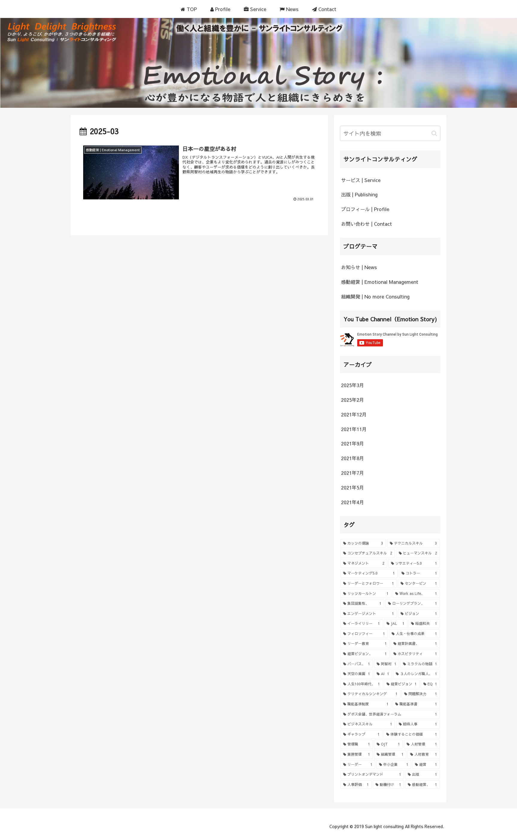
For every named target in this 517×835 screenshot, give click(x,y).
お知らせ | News (359, 267)
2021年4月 (352, 502)
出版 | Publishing (359, 194)
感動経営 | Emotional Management (379, 281)
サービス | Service (361, 180)
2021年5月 (352, 487)
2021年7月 (352, 472)
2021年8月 (352, 458)
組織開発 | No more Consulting (375, 296)
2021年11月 (354, 429)
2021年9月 (352, 443)
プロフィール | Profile (365, 209)
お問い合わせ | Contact (366, 223)
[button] (434, 133)
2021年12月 (354, 414)
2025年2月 (352, 399)
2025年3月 (352, 385)
